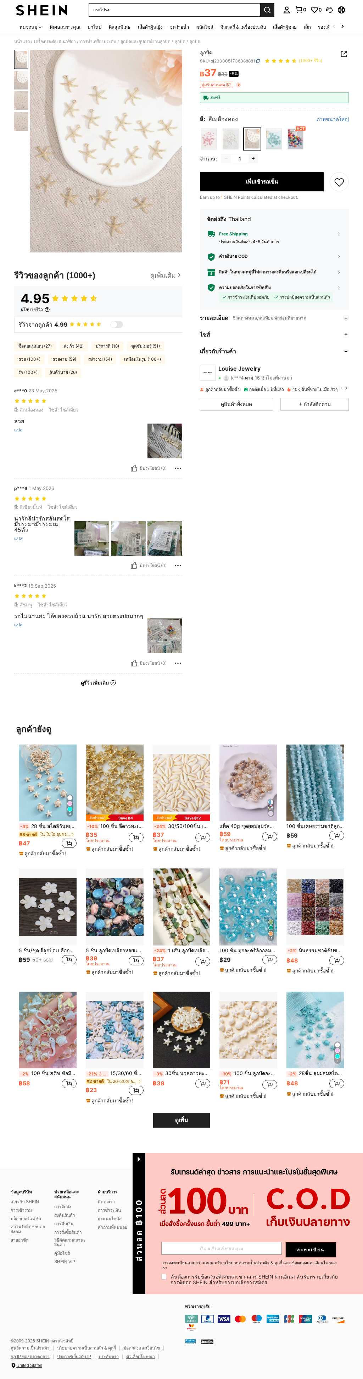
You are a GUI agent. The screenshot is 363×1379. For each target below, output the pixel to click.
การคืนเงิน (63, 1223)
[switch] (116, 324)
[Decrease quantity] (226, 158)
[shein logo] (41, 10)
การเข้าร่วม (21, 1210)
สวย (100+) (29, 359)
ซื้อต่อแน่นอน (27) (35, 346)
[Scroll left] (333, 27)
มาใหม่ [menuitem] (95, 27)
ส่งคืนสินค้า (64, 1215)
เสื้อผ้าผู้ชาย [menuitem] (285, 27)
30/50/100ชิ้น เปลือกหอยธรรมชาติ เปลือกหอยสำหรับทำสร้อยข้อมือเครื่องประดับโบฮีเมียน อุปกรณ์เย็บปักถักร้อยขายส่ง (182, 826)
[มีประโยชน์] (134, 468)
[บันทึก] (339, 181)
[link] (301, 9)
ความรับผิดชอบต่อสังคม (28, 1229)
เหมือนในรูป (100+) (142, 359)
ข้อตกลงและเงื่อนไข (141, 1348)
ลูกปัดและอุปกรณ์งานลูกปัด (146, 41)
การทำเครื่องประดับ (98, 41)
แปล (18, 429)
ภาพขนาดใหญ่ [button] (333, 119)
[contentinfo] (272, 1323)
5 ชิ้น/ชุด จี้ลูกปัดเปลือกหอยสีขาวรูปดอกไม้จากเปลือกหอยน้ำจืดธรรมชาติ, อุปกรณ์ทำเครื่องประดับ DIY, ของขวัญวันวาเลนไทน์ (48, 950)
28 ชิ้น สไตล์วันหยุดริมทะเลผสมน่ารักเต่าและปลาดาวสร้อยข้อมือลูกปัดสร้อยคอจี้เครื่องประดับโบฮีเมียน (48, 826)
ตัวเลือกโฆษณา (140, 1356)
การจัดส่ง (62, 1206)
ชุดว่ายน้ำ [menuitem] (179, 27)
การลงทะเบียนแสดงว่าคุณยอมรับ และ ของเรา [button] (249, 1265)
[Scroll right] (342, 27)
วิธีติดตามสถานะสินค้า (69, 1243)
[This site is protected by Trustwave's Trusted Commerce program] (190, 1341)
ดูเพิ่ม (181, 1120)
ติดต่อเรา (106, 1201)
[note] (43, 853)
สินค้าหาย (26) (63, 372)
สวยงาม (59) (64, 359)
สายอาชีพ (20, 1240)
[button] (329, 10)
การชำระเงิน (109, 1210)
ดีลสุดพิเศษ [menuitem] (120, 27)
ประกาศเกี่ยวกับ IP (74, 1356)
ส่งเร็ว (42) (74, 346)
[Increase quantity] (253, 158)
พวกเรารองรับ (198, 1306)
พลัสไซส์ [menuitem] (204, 27)
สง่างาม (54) (100, 359)
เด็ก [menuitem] (307, 27)
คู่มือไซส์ (62, 1253)
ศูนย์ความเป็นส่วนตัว (30, 1348)
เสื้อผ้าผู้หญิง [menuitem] (150, 27)
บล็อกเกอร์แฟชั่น (26, 1218)
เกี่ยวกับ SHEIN (25, 1201)
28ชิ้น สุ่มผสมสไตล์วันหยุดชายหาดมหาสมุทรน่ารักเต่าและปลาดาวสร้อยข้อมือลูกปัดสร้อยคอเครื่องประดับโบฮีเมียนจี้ (316, 1073)
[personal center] (287, 10)
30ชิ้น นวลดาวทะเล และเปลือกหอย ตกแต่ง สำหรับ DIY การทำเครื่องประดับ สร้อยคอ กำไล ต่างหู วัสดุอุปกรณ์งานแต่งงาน (182, 1073)
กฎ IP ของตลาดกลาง (30, 1356)
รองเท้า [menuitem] (325, 27)
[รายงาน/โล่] (178, 468)
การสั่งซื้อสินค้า (68, 1232)
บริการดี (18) (107, 346)
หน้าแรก (22, 41)
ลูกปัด (180, 41)
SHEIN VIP (64, 1261)
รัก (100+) (28, 372)
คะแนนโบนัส (110, 1218)
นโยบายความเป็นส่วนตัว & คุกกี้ (86, 1348)
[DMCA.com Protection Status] (207, 1341)
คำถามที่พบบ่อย (112, 1227)
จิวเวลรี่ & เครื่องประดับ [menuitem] (243, 27)
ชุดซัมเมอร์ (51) (145, 346)
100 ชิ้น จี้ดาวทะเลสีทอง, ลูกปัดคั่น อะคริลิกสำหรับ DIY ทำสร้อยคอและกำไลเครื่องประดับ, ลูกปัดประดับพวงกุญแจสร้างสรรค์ (115, 826)
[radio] (209, 139)
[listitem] (47, 801)
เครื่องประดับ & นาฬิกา (55, 41)
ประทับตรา (109, 1356)
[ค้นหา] (267, 10)
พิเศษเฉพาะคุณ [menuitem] (65, 27)
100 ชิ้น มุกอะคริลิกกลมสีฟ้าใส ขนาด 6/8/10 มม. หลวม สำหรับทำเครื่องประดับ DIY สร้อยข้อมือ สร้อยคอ (248, 950)
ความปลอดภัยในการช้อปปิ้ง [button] (245, 287)
